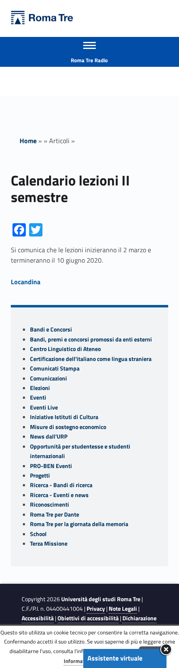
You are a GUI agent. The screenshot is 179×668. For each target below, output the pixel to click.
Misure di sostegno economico (68, 427)
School (38, 534)
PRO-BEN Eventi (51, 466)
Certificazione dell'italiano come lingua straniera (91, 358)
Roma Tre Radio (89, 60)
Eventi (38, 397)
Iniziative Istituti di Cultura (64, 417)
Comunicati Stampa (55, 368)
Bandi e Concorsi (51, 329)
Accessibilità (38, 618)
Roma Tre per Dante (54, 514)
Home (28, 141)
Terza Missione (48, 543)
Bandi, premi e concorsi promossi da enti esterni (91, 339)
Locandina (25, 282)
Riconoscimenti (49, 504)
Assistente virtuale (114, 658)
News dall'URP (48, 436)
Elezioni (40, 388)
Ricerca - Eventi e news (59, 495)
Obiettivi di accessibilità (88, 618)
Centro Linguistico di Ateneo (65, 349)
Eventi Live (44, 407)
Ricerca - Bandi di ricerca (61, 485)
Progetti (40, 475)
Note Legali (123, 608)
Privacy (96, 608)
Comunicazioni (48, 378)
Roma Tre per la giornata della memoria (79, 524)
